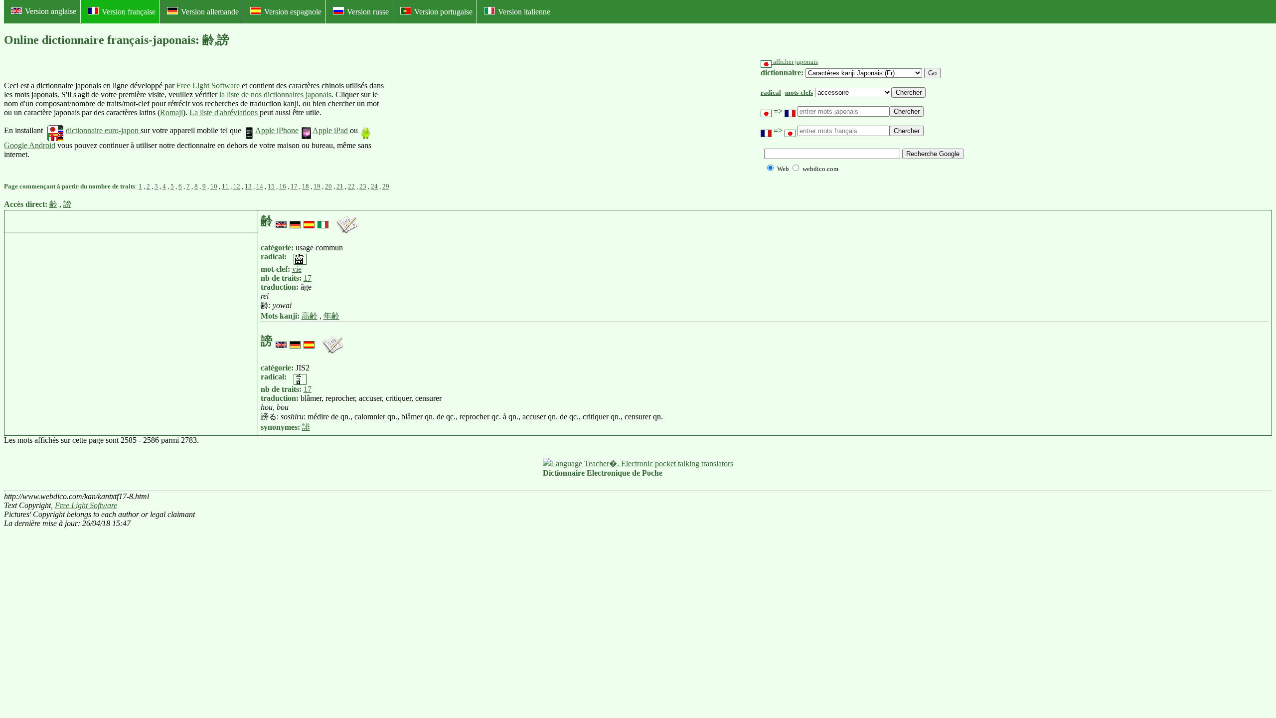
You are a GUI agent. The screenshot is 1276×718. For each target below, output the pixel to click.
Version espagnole (292, 11)
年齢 (331, 316)
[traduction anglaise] (281, 220)
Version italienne (524, 11)
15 (271, 186)
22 (351, 186)
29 (385, 186)
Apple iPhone (277, 130)
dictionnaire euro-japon (103, 130)
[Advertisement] (459, 120)
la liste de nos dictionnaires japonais (275, 94)
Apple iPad (330, 130)
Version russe (368, 11)
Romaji (171, 112)
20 (328, 186)
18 (305, 186)
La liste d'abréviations (223, 112)
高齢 (310, 316)
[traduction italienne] (323, 220)
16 (282, 186)
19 (317, 186)
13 (248, 186)
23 (362, 186)
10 (213, 186)
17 (294, 186)
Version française (129, 11)
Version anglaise (50, 11)
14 (259, 186)
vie (297, 269)
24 (374, 186)
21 (339, 186)
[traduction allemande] (295, 220)
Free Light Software (208, 85)
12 (236, 186)
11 (225, 186)
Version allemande (210, 11)
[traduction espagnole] (309, 220)
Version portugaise (443, 11)
